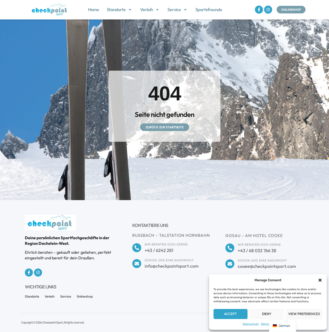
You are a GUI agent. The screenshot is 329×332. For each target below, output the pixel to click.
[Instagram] (268, 10)
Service (174, 9)
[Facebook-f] (259, 10)
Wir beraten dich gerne (166, 244)
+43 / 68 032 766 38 (257, 250)
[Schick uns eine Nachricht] (136, 263)
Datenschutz (251, 324)
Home (93, 9)
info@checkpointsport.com (172, 266)
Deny (266, 314)
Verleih (146, 9)
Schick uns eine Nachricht (169, 260)
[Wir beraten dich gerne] (136, 247)
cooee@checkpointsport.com (267, 266)
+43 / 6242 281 (159, 250)
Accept (230, 314)
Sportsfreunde (208, 9)
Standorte (116, 9)
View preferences (304, 314)
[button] (320, 280)
